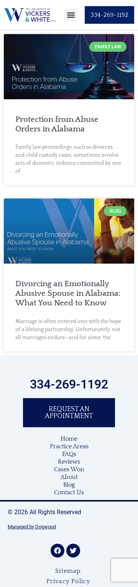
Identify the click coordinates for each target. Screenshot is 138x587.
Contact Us (69, 492)
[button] (70, 14)
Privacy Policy (68, 581)
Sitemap (68, 570)
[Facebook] (57, 550)
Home (69, 438)
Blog (69, 484)
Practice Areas (69, 446)
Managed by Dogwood (32, 527)
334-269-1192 (69, 384)
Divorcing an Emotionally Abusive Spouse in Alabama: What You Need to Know (67, 293)
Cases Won (69, 469)
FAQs (69, 454)
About (69, 477)
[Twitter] (73, 550)
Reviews (69, 461)
